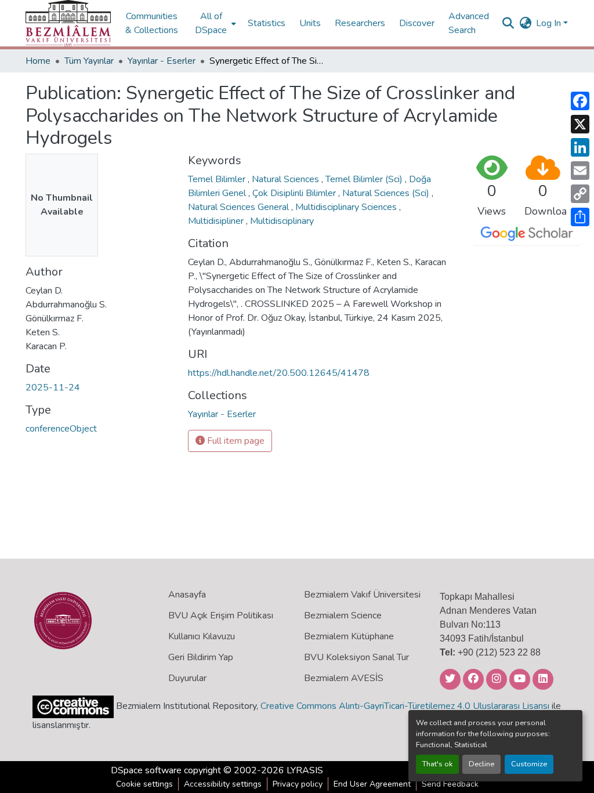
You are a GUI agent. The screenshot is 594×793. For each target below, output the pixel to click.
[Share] (580, 217)
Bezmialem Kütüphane (349, 636)
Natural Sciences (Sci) (387, 193)
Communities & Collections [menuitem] (151, 23)
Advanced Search (468, 23)
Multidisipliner (217, 221)
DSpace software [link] (146, 770)
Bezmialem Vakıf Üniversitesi (362, 594)
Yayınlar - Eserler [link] (161, 61)
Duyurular (187, 678)
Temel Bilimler (218, 179)
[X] (580, 124)
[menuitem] (214, 23)
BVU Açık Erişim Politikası (220, 615)
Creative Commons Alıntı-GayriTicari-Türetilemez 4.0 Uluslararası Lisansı (404, 706)
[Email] (580, 170)
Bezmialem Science (343, 615)
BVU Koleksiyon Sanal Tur (356, 657)
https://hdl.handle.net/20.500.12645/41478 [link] (279, 373)
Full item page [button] (235, 440)
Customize (529, 764)
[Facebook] (580, 101)
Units (310, 23)
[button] (68, 23)
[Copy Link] (580, 193)
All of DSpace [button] (211, 23)
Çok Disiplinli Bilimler (295, 193)
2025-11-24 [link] (53, 387)
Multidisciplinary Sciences (347, 207)
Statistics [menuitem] (266, 23)
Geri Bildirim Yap (200, 657)
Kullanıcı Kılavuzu (201, 636)
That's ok (437, 764)
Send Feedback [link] (450, 784)
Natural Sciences (286, 179)
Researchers (360, 23)
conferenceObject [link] (61, 428)
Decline (481, 764)
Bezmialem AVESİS (343, 678)
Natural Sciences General (239, 207)
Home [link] (38, 61)
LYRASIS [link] (305, 770)
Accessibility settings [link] (223, 784)
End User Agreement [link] (372, 784)
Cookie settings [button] (144, 784)
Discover (416, 23)
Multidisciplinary (282, 221)
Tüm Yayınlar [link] (89, 61)
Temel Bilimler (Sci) (365, 179)
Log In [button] (549, 23)
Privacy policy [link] (298, 784)
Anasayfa (187, 594)
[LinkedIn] (580, 147)
